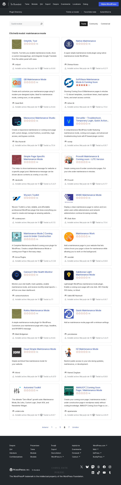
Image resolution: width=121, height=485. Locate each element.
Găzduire (13, 453)
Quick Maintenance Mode (88, 310)
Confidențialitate (15, 457)
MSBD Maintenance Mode (89, 195)
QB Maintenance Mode (35, 79)
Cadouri (76, 457)
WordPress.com (100, 446)
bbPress (97, 453)
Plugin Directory (15, 12)
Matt (96, 449)
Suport (54, 449)
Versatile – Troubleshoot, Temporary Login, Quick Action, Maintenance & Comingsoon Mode (92, 119)
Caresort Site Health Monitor (38, 272)
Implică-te (76, 446)
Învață (53, 446)
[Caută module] (41, 23)
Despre (12, 446)
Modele (33, 457)
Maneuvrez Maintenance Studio (39, 118)
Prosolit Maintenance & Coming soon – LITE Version (90, 157)
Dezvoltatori (56, 453)
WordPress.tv (57, 457)
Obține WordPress (108, 4)
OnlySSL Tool (30, 41)
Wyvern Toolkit (31, 195)
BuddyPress (98, 457)
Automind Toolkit (32, 387)
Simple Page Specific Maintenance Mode (34, 157)
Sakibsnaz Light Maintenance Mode (85, 273)
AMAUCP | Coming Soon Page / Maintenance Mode (89, 388)
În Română (36, 470)
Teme (32, 449)
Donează (76, 453)
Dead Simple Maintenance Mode (40, 349)
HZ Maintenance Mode (87, 349)
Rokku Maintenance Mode (37, 310)
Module (33, 453)
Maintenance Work (85, 233)
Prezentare (34, 446)
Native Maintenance (86, 41)
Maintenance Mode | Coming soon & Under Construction (38, 234)
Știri (10, 449)
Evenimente (76, 449)
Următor (75, 427)
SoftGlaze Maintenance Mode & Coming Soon (87, 80)
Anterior (45, 427)
